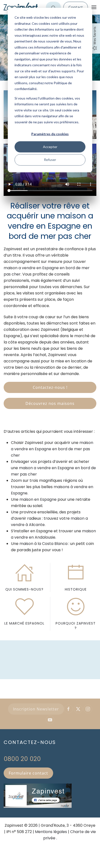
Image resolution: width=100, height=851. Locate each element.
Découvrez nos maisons (50, 403)
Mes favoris (94, 36)
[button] (94, 7)
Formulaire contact (28, 773)
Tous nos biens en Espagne (50, 842)
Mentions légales (51, 831)
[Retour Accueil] (21, 7)
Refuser (50, 160)
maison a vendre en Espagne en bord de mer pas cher (52, 449)
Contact (75, 7)
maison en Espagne (38, 499)
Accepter (50, 147)
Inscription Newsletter (36, 709)
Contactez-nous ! (50, 387)
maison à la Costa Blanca (43, 543)
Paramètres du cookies (50, 134)
